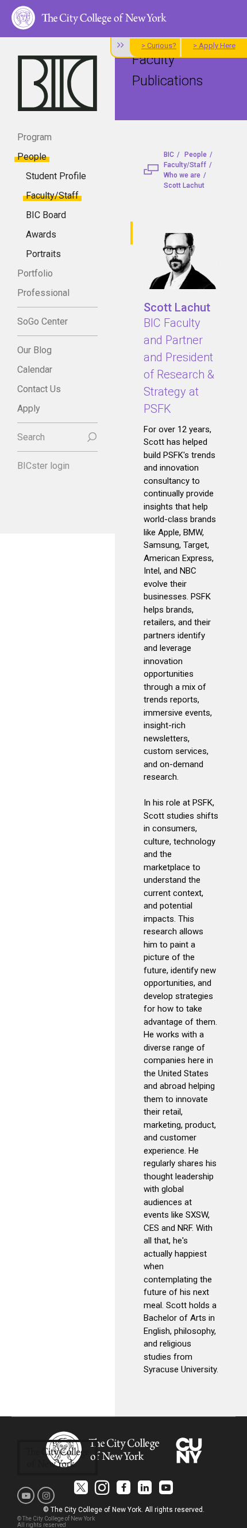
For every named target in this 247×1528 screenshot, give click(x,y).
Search (31, 437)
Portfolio (35, 273)
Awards (41, 234)
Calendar (34, 369)
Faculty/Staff (52, 195)
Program (34, 137)
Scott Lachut (184, 185)
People (32, 156)
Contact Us (39, 389)
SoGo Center (42, 321)
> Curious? (158, 45)
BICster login (43, 465)
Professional (43, 292)
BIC (169, 155)
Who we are (182, 175)
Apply (28, 408)
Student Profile (56, 176)
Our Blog (34, 350)
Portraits (43, 253)
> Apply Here (214, 45)
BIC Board (46, 215)
